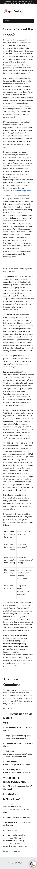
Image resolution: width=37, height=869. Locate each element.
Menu (8, 21)
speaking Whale (24, 191)
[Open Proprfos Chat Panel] (33, 864)
